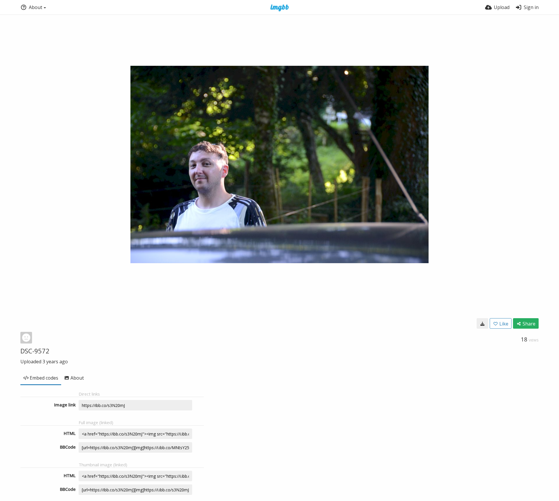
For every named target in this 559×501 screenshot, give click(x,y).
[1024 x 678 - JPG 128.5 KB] (482, 323)
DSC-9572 (34, 350)
